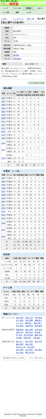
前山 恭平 (29, 349)
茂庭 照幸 (29, 325)
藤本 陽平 (20, 344)
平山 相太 (20, 325)
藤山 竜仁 (38, 323)
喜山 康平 (20, 349)
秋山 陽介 (38, 349)
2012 (3, 128)
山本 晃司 (38, 329)
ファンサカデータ (35, 83)
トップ (5, 8)
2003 (3, 98)
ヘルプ (28, 12)
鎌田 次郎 (38, 335)
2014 (3, 134)
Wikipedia (17, 58)
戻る (5, 18)
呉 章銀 (19, 337)
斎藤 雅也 (20, 329)
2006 (3, 108)
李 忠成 (19, 335)
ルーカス (19, 323)
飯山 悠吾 (29, 329)
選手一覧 (30, 18)
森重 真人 (38, 320)
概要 (4, 64)
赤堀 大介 (20, 332)
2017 (3, 150)
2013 (3, 131)
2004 (3, 101)
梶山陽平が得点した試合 (13, 358)
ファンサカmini (17, 8)
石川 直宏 (20, 320)
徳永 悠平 (20, 317)
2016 (3, 143)
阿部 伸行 (27, 337)
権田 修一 (28, 323)
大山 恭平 (31, 347)
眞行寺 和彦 (28, 335)
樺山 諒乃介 (30, 352)
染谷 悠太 (29, 332)
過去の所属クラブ (31, 64)
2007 (3, 111)
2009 (3, 118)
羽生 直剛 (29, 320)
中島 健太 (36, 337)
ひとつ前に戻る (36, 358)
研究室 (28, 8)
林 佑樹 (37, 332)
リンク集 (5, 12)
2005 (3, 104)
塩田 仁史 (29, 317)
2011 (3, 125)
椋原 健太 (38, 325)
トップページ (18, 18)
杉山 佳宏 (20, 352)
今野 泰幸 (38, 317)
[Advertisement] (23, 388)
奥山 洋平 (29, 341)
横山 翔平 (29, 344)
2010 (3, 121)
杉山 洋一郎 (20, 347)
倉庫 (17, 12)
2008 (3, 114)
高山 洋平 (38, 341)
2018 (3, 158)
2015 (3, 138)
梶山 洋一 (20, 341)
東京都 (16, 55)
